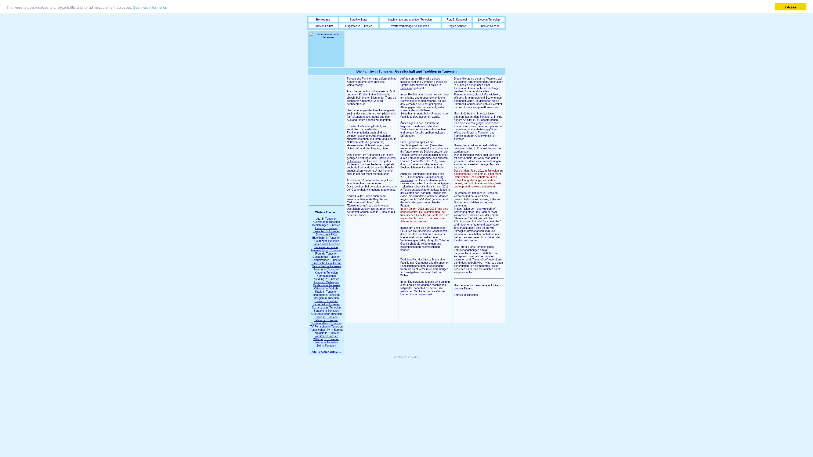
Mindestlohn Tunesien (326, 285)
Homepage (323, 19)
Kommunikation (326, 275)
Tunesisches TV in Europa (326, 329)
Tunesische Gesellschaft (326, 263)
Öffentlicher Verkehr (326, 288)
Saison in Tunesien (326, 301)
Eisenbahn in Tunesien (326, 237)
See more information (150, 7)
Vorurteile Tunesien (326, 336)
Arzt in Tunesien (326, 218)
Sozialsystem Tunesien (326, 307)
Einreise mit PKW (326, 234)
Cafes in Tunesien (326, 228)
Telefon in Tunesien (326, 320)
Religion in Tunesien (326, 298)
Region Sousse (457, 26)
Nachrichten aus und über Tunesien (410, 19)
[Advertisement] (425, 45)
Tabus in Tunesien (326, 317)
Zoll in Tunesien (326, 345)
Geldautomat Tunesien (326, 256)
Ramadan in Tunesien (326, 294)
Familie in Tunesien (466, 294)
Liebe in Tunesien (489, 19)
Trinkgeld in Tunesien (326, 332)
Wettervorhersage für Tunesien (410, 26)
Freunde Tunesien (326, 253)
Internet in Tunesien (326, 269)
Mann (435, 259)
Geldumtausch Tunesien (326, 260)
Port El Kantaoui (457, 19)
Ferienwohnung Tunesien (326, 250)
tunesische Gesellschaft (432, 231)
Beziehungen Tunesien (326, 225)
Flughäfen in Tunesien (358, 26)
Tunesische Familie (326, 247)
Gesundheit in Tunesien (326, 266)
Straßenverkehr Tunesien (326, 313)
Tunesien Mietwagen (326, 282)
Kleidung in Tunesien (326, 279)
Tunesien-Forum (323, 26)
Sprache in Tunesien (326, 310)
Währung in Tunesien (326, 339)
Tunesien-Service (488, 26)
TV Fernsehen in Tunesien (326, 326)
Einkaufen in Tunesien (326, 231)
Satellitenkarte (358, 19)
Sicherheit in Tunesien (326, 304)
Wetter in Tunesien (326, 342)
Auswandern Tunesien (326, 221)
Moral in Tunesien (478, 132)
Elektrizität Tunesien (326, 240)
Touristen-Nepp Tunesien (326, 323)
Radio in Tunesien (326, 291)
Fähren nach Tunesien (326, 244)
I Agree (790, 7)
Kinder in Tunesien (326, 272)
